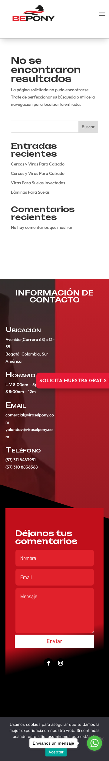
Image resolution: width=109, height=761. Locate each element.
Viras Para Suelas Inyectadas (38, 182)
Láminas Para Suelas (30, 192)
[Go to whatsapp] (94, 743)
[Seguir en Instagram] (60, 663)
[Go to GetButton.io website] (94, 755)
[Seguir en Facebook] (48, 663)
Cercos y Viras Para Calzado (37, 164)
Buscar (88, 126)
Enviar (54, 641)
